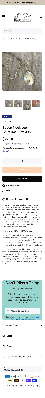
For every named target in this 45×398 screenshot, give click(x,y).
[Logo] (22, 16)
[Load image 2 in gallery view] (18, 103)
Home (4, 39)
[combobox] (22, 31)
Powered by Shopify (33, 386)
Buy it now (23, 178)
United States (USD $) (14, 370)
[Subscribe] (37, 311)
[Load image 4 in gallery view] (36, 103)
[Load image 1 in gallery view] (9, 103)
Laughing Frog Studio (18, 386)
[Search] (4, 31)
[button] (41, 16)
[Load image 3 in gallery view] (27, 105)
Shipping (6, 144)
